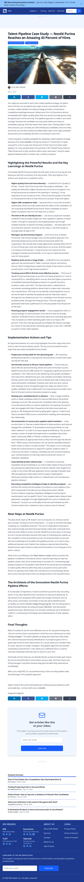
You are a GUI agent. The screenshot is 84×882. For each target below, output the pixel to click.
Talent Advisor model (42, 555)
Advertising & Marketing (16, 43)
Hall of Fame (49, 846)
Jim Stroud (12, 782)
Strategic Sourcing (31, 43)
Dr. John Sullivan (19, 87)
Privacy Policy (69, 829)
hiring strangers (15, 636)
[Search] (79, 11)
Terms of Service (71, 833)
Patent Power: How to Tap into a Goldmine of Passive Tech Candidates (38, 794)
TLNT (5, 838)
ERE (4, 829)
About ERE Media (51, 829)
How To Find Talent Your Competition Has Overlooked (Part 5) (34, 779)
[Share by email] (55, 97)
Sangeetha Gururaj (15, 804)
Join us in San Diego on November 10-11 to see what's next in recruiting (39, 3)
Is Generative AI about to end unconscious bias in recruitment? (35, 809)
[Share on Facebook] (28, 97)
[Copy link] (69, 97)
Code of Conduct (71, 837)
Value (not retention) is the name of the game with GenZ (32, 802)
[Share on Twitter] (42, 97)
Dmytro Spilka (13, 812)
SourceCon (28, 829)
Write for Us (49, 842)
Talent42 (27, 838)
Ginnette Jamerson (15, 789)
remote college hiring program (38, 604)
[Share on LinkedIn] (14, 97)
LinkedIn (41, 688)
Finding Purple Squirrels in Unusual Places (26, 787)
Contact (47, 837)
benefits (28, 142)
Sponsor (47, 833)
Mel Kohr (48, 607)
